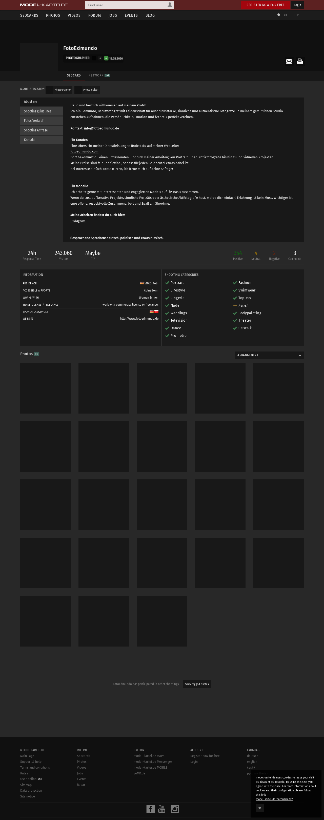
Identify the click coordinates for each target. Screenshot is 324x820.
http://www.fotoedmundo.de (139, 318)
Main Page (27, 756)
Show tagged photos (197, 684)
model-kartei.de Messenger (153, 762)
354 (238, 255)
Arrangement (247, 355)
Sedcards (29, 15)
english (252, 762)
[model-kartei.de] (44, 5)
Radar (81, 785)
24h (32, 255)
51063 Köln (151, 283)
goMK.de (139, 773)
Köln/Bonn (151, 290)
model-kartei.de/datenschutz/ (274, 799)
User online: (31, 779)
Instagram (78, 221)
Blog (150, 15)
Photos (53, 15)
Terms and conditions (35, 767)
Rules (24, 773)
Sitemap (26, 785)
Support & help (31, 762)
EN (285, 15)
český (251, 767)
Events (131, 15)
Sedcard (74, 75)
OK (259, 807)
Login (297, 5)
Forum (94, 15)
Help (295, 15)
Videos (74, 15)
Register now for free (266, 5)
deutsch (252, 756)
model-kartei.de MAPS (149, 756)
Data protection (31, 790)
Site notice (27, 796)
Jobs (113, 15)
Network (99, 75)
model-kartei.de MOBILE (150, 767)
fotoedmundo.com (84, 151)
